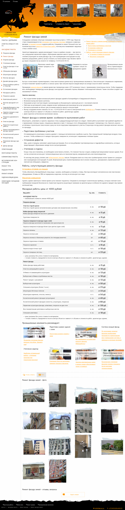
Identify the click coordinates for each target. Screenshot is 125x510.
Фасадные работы (12, 507)
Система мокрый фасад (110, 327)
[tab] (29, 374)
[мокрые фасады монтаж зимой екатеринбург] (50, 10)
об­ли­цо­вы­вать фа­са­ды (56, 157)
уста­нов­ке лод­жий (35, 44)
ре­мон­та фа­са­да (36, 87)
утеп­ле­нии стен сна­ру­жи (50, 42)
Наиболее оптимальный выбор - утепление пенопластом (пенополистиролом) (32, 356)
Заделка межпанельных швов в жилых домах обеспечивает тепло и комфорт (85, 364)
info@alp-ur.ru (90, 109)
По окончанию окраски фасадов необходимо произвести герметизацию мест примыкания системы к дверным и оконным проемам (112, 335)
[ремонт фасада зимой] (67, 10)
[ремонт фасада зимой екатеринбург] (100, 10)
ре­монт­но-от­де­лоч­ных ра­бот (45, 46)
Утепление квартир (31, 349)
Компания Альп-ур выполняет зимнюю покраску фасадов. (60, 362)
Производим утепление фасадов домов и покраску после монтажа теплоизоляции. (111, 365)
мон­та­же (62, 42)
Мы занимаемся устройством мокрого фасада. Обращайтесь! (85, 341)
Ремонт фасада (24, 507)
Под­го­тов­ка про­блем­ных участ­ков (99, 46)
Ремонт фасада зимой (37, 507)
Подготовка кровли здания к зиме (60, 328)
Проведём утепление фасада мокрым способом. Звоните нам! (33, 342)
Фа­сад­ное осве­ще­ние (97, 56)
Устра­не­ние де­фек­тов (95, 48)
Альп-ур (3, 507)
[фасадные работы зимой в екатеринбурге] (60, 420)
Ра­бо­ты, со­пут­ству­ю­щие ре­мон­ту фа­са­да (100, 52)
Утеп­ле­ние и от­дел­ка (95, 50)
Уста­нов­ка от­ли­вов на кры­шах (100, 54)
